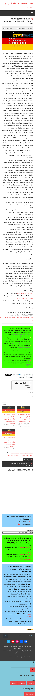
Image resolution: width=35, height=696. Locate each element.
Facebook (21, 547)
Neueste (22, 683)
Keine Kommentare (8, 28)
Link (28, 360)
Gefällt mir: (28, 385)
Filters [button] (30, 680)
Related (29, 387)
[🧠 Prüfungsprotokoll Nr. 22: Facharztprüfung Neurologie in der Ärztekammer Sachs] (8, 409)
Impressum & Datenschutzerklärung (12, 657)
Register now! (17, 648)
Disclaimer (29, 657)
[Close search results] (32, 670)
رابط (19, 524)
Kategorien (29, 530)
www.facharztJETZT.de (24, 293)
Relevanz (31, 683)
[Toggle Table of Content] (29, 383)
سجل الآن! (17, 653)
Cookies (24, 657)
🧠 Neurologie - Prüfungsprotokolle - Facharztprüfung (21, 464)
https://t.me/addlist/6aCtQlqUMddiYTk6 (21, 343)
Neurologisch (20, 28)
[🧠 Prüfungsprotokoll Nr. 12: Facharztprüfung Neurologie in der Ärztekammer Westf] (8, 432)
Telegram (28, 547)
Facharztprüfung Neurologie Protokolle (22, 453)
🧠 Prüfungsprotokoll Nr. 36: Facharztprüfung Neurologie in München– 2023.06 (24, 417)
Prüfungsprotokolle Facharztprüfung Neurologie (19, 455)
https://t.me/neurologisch (25, 298)
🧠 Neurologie (28, 459)
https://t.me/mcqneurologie (24, 347)
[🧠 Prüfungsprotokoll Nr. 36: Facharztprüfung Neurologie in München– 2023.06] (23, 409)
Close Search (30, 694)
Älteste (14, 683)
